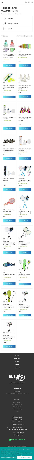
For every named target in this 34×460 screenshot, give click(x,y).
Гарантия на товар (17, 409)
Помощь (17, 399)
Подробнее (9, 97)
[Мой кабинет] (32, 2)
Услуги (17, 364)
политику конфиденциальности (9, 457)
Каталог (17, 355)
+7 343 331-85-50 (17, 417)
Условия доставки (17, 404)
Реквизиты (17, 391)
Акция (17, 411)
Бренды (17, 367)
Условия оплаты (17, 402)
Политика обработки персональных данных (17, 393)
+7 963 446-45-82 (17, 419)
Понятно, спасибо (24, 457)
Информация (17, 388)
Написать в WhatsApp (18, 439)
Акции (17, 361)
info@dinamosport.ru (18, 424)
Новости (17, 358)
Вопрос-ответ (17, 406)
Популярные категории (17, 382)
